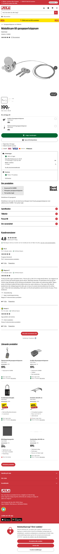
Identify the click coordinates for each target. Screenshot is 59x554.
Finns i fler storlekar (7, 457)
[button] (3, 509)
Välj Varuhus (8, 178)
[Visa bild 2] (11, 100)
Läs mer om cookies (28, 537)
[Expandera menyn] (57, 8)
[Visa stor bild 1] (29, 68)
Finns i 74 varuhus (9, 378)
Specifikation (6, 209)
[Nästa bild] (55, 68)
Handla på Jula (6, 473)
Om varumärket (7, 224)
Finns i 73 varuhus (9, 419)
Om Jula (4, 478)
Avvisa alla (36, 545)
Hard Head (4, 31)
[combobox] (29, 12)
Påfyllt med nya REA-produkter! (30, 20)
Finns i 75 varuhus (38, 378)
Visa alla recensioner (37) (29, 333)
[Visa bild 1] (4, 100)
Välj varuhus (6, 16)
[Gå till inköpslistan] (48, 8)
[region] (29, 538)
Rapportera (11, 263)
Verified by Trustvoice (28, 338)
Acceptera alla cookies (35, 541)
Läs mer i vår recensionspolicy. (47, 242)
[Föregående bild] (3, 68)
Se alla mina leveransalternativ (12, 167)
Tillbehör (4, 214)
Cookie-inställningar (36, 549)
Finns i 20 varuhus (38, 419)
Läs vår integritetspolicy (40, 537)
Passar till (4, 219)
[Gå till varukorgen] (52, 8)
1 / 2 (52, 94)
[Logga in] (44, 8)
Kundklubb (4, 483)
